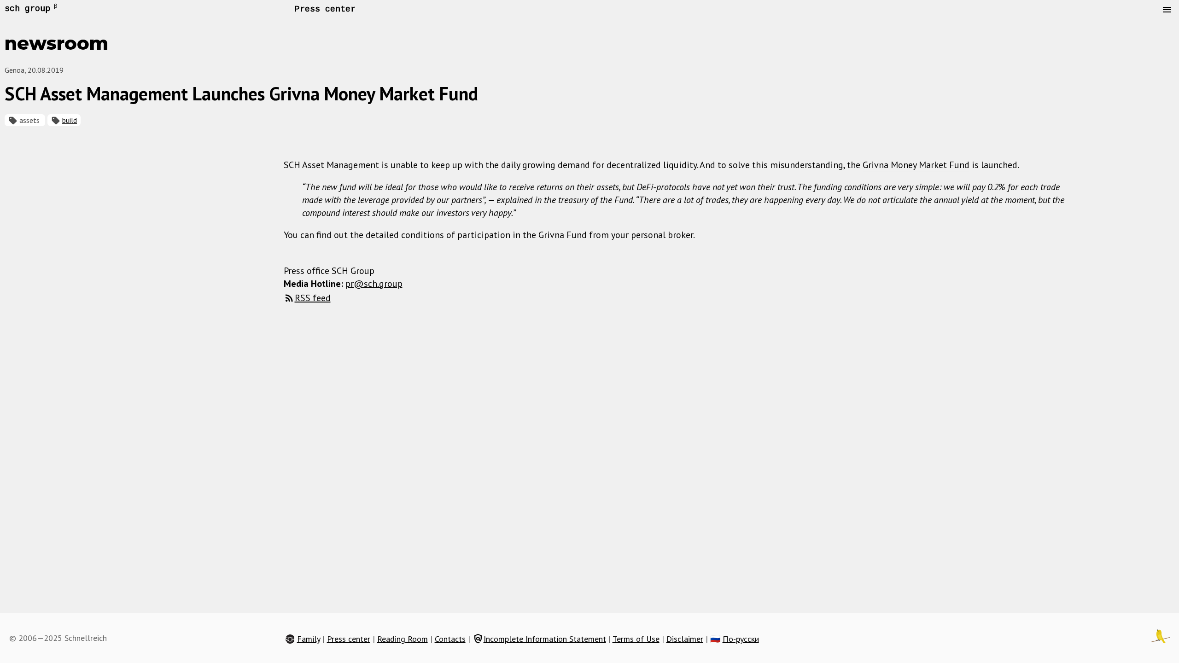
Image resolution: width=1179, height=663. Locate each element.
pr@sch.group (374, 284)
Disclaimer (684, 639)
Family (308, 639)
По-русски (741, 639)
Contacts (450, 639)
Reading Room (402, 639)
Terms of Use (636, 639)
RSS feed (313, 298)
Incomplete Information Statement (539, 639)
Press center (325, 9)
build (69, 120)
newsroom (56, 43)
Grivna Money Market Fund (916, 165)
